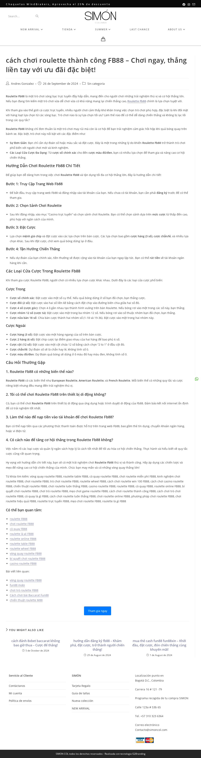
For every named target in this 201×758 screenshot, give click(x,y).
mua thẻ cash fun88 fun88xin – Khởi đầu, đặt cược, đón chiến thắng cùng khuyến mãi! (159, 645)
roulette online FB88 (23, 539)
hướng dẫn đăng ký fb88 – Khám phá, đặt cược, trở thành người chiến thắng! (97, 645)
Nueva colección (82, 701)
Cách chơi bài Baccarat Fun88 (29, 595)
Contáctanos (17, 686)
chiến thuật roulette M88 (26, 600)
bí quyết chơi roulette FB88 (27, 558)
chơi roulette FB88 (22, 524)
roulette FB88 (18, 519)
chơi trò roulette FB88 (24, 590)
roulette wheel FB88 (23, 548)
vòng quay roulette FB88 (26, 553)
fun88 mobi (17, 585)
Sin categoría (96, 84)
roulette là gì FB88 (22, 534)
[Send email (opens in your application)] (193, 4)
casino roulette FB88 (23, 563)
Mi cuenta (15, 693)
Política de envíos (20, 701)
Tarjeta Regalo (81, 686)
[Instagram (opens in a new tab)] (188, 4)
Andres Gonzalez (22, 84)
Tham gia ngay (97, 611)
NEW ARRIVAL (81, 708)
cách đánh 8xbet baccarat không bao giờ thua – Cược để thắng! (35, 643)
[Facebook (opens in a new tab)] (183, 4)
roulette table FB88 (22, 544)
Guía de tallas (81, 693)
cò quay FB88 (18, 529)
